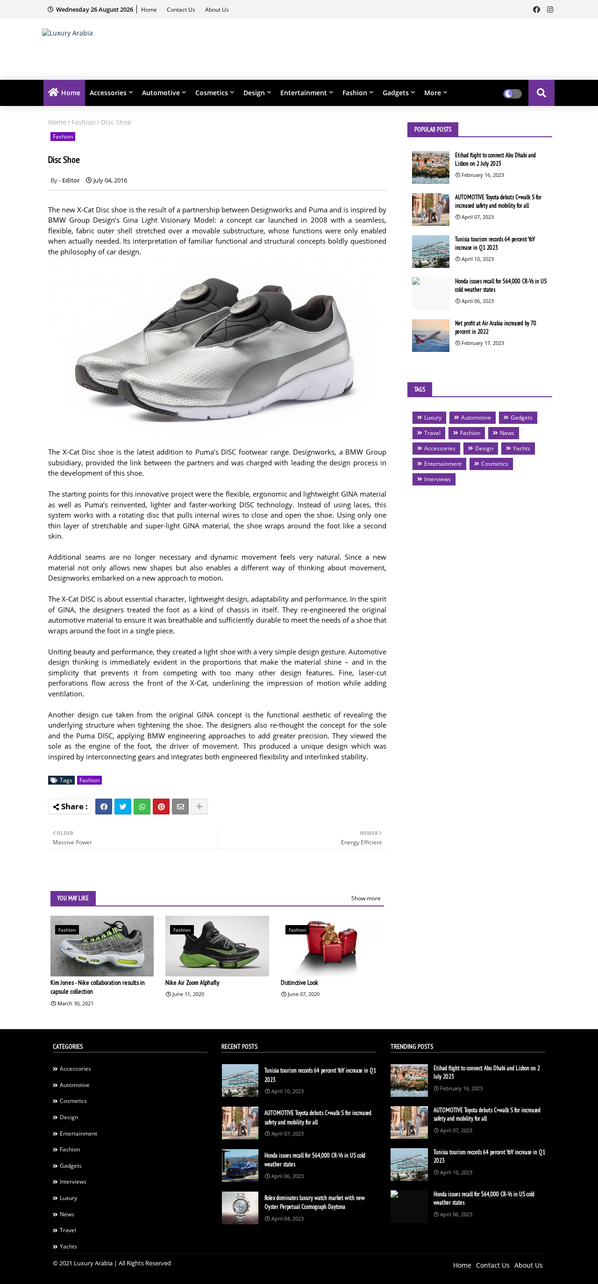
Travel (432, 433)
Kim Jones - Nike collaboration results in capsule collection (97, 987)
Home (149, 10)
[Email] (180, 806)
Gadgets (396, 92)
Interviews (437, 479)
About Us (217, 10)
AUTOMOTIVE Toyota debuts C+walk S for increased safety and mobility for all (498, 201)
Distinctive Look (299, 982)
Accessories (108, 92)
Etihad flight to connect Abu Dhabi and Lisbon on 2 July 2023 (495, 159)
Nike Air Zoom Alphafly (192, 982)
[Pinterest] (161, 806)
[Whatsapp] (142, 806)
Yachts (521, 448)
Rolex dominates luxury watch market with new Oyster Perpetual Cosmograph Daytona (314, 1202)
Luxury (432, 417)
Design (254, 92)
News (507, 433)
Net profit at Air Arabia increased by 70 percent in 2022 (495, 327)
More (432, 92)
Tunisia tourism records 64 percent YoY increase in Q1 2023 (495, 243)
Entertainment (303, 92)
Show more (366, 898)
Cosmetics (211, 92)
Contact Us (182, 10)
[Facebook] (103, 806)
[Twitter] (122, 806)
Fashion (354, 92)
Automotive (161, 92)
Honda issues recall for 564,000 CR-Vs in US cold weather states (501, 285)
